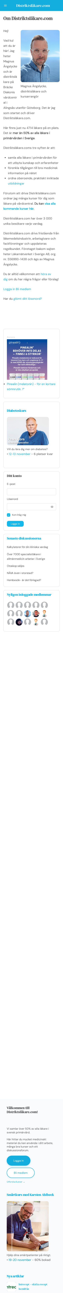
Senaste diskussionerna (24, 538)
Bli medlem (23, 289)
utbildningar (16, 183)
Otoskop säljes (15, 566)
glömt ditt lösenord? (27, 299)
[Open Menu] (5, 5)
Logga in (9, 289)
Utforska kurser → (16, 1181)
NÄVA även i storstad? (20, 573)
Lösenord (12, 499)
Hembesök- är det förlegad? (24, 580)
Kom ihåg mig (19, 514)
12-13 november (19, 454)
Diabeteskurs (16, 410)
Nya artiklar (15, 1276)
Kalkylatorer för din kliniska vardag (27, 547)
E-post (11, 484)
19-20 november (20, 1260)
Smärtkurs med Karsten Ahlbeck (30, 1194)
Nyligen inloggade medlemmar (29, 594)
